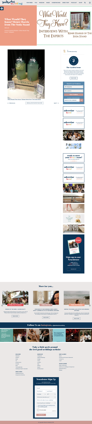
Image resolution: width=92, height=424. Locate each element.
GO (81, 100)
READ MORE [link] (73, 78)
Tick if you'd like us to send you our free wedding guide (46, 406)
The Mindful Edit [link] (19, 367)
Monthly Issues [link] (40, 368)
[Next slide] (90, 305)
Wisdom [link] (41, 2)
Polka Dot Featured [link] (15, 305)
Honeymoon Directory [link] (20, 374)
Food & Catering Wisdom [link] (12, 30)
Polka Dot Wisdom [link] (76, 305)
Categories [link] (39, 355)
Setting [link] (38, 365)
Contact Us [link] (61, 359)
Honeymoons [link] (56, 2)
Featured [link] (30, 2)
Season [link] (38, 367)
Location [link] (39, 362)
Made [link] (48, 2)
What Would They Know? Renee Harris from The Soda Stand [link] (24, 99)
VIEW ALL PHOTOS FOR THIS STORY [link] (34, 102)
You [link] (36, 2)
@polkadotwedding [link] (59, 325)
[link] (2, 8)
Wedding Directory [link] (20, 373)
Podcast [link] (74, 2)
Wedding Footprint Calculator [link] (22, 368)
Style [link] (38, 363)
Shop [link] (80, 2)
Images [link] (38, 359)
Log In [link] (60, 360)
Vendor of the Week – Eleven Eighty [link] (15, 309)
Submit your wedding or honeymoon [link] (66, 366)
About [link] (60, 355)
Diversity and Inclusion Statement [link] (66, 357)
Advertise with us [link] (62, 368)
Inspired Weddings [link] (41, 357)
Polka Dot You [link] (46, 305)
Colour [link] (38, 360)
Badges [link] (60, 370)
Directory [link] (65, 2)
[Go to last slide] (2, 305)
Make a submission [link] (63, 365)
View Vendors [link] (74, 94)
